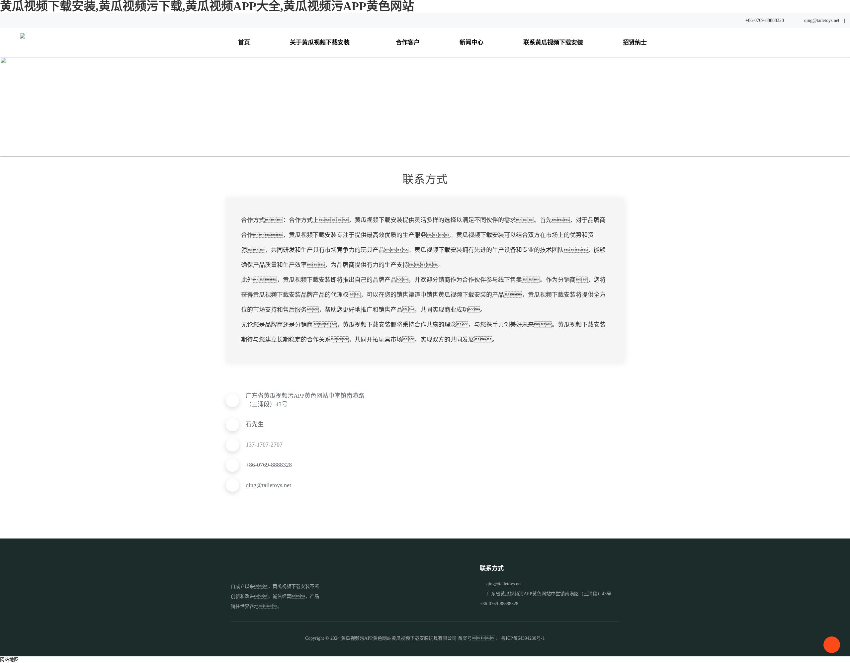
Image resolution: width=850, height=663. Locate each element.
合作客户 (408, 42)
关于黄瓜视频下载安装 (320, 42)
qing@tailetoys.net (821, 20)
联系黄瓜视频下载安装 (553, 42)
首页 (244, 42)
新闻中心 (471, 42)
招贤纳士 (635, 42)
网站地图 (9, 659)
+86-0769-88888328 (764, 20)
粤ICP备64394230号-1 (523, 638)
